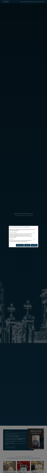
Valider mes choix (20, 245)
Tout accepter (34, 245)
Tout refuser (27, 245)
